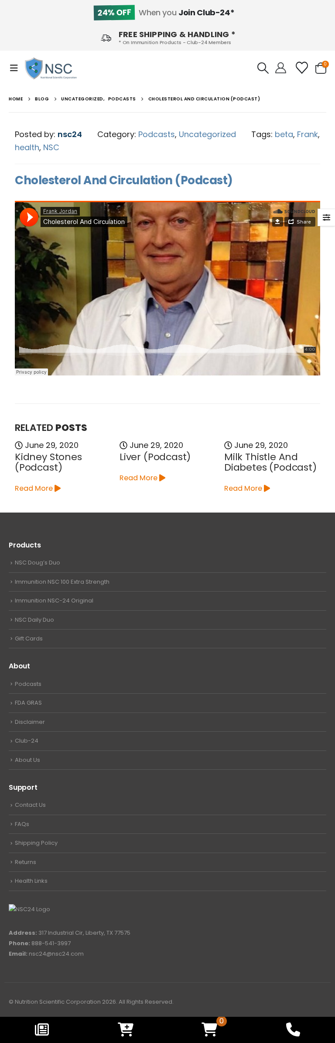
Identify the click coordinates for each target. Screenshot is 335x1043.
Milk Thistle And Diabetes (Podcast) (270, 462)
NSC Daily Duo (34, 620)
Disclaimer (30, 722)
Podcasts (156, 134)
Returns (25, 862)
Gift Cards (29, 638)
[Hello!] (280, 68)
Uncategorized (207, 134)
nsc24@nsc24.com (56, 954)
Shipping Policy (36, 843)
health (27, 147)
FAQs (22, 824)
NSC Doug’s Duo (37, 562)
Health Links (31, 881)
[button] (16, 68)
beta (284, 134)
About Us (27, 760)
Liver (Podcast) (155, 457)
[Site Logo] (50, 68)
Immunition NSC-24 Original (54, 600)
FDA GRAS (28, 703)
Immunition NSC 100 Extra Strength (62, 582)
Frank (307, 134)
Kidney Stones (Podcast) (48, 462)
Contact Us (30, 805)
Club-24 (26, 741)
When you (165, 12)
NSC (51, 147)
